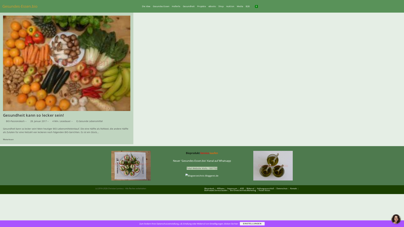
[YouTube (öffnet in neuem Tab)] (384, 6)
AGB (242, 188)
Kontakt (293, 188)
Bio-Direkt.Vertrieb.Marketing (243, 190)
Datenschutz (282, 188)
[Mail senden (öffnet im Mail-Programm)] (400, 6)
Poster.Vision (264, 190)
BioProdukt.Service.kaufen (215, 190)
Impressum (232, 188)
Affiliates (221, 188)
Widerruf (250, 188)
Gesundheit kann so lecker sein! (33, 115)
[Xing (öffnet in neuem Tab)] (390, 6)
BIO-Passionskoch (15, 121)
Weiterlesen (9, 139)
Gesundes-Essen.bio (20, 6)
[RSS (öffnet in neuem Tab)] (395, 6)
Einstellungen (252, 224)
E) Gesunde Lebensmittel (89, 121)
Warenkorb (209, 188)
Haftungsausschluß (265, 188)
